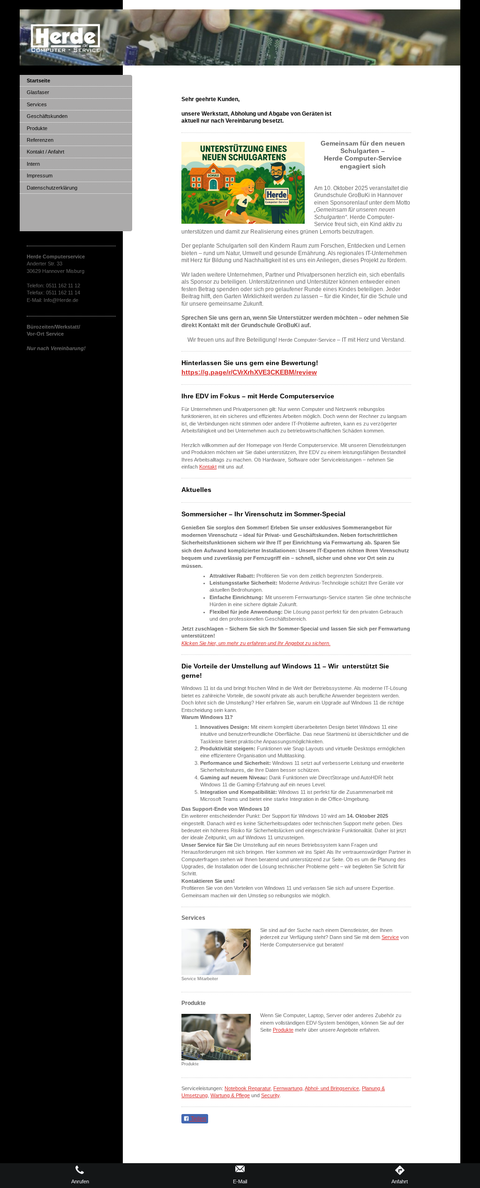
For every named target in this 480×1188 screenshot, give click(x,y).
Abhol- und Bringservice (332, 1088)
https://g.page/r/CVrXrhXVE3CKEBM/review (249, 372)
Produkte (283, 1030)
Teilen (197, 1118)
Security (270, 1095)
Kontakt (208, 466)
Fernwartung (287, 1088)
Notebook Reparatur (247, 1088)
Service (390, 937)
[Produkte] (216, 1037)
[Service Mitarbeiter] (216, 952)
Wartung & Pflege (230, 1095)
